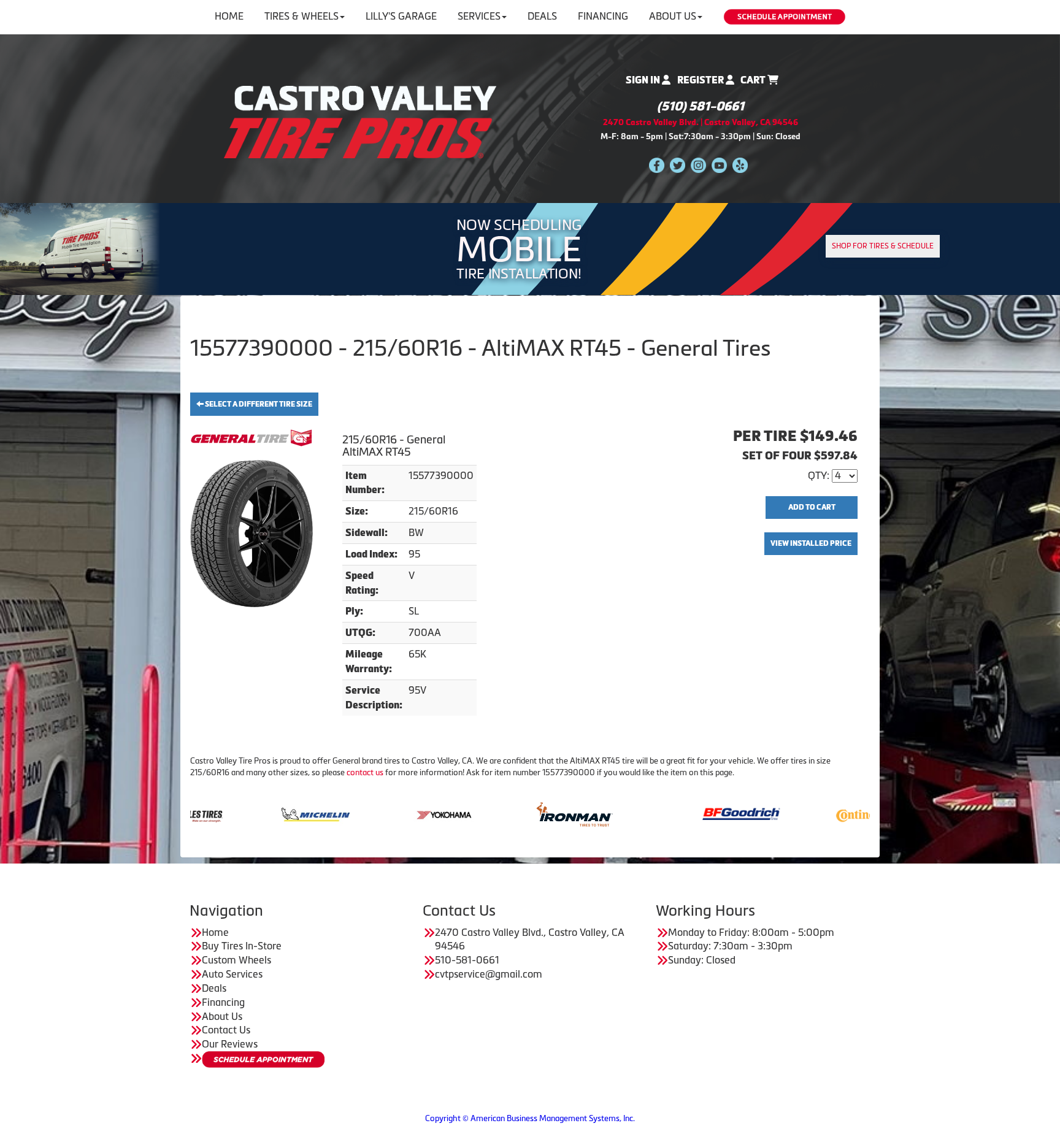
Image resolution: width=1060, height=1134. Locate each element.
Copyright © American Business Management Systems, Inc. (530, 1118)
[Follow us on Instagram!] (698, 164)
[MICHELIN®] (237, 813)
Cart (753, 80)
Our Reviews (230, 1043)
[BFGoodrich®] (663, 813)
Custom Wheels (236, 959)
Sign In (644, 80)
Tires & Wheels (301, 15)
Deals (542, 15)
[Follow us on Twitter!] (677, 164)
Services (479, 15)
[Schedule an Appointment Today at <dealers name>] (263, 1059)
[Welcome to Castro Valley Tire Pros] (360, 120)
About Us (672, 15)
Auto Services (232, 973)
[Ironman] (496, 813)
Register (701, 80)
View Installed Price (810, 543)
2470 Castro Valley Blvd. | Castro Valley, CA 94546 (700, 122)
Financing (603, 15)
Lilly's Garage (401, 15)
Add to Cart (811, 507)
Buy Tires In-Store (242, 945)
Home (229, 15)
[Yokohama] (366, 813)
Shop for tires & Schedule (883, 246)
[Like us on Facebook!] (656, 164)
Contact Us (226, 1029)
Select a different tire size (258, 404)
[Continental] (792, 813)
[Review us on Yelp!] (740, 164)
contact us (365, 772)
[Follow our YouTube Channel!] (719, 164)
